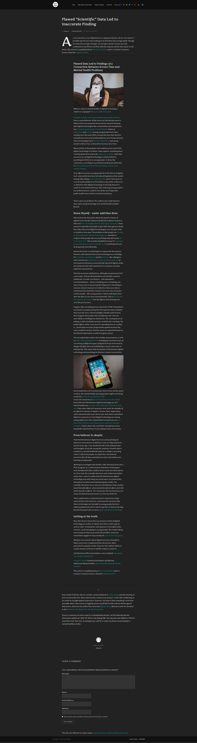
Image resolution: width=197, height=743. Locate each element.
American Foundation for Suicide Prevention (85, 609)
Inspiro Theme (133, 739)
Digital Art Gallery (99, 5)
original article (82, 52)
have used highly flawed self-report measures (99, 223)
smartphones (90, 257)
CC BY (102, 397)
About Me (109, 5)
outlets (111, 154)
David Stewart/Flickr (90, 397)
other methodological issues (87, 340)
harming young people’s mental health (92, 129)
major (100, 154)
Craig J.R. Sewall (80, 117)
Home (73, 5)
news (105, 154)
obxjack (66, 31)
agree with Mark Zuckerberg (110, 510)
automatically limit (98, 179)
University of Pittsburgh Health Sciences (103, 117)
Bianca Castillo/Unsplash (101, 112)
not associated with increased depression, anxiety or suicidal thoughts (97, 423)
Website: (65, 708)
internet (105, 257)
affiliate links (105, 606)
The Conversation (100, 50)
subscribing (113, 595)
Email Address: (68, 700)
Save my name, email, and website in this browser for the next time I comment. (86, 716)
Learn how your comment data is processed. (110, 733)
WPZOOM (142, 739)
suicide (89, 132)
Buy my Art (118, 5)
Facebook (80, 257)
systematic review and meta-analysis (103, 260)
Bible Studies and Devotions (85, 5)
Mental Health (77, 31)
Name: (64, 692)
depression (78, 132)
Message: (65, 674)
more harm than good (113, 535)
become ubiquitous (101, 141)
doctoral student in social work (105, 400)
